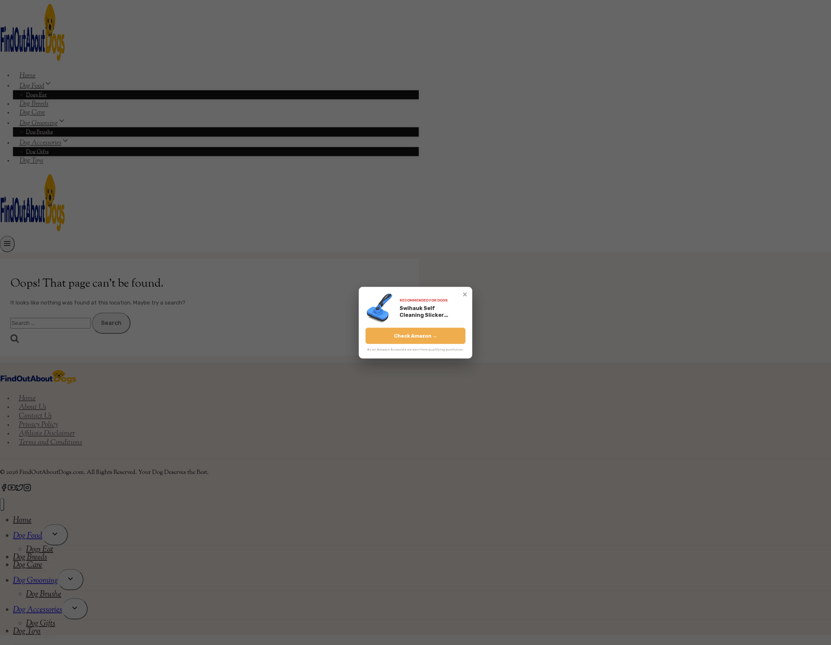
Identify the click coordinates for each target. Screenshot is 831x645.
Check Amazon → (415, 336)
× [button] (465, 294)
